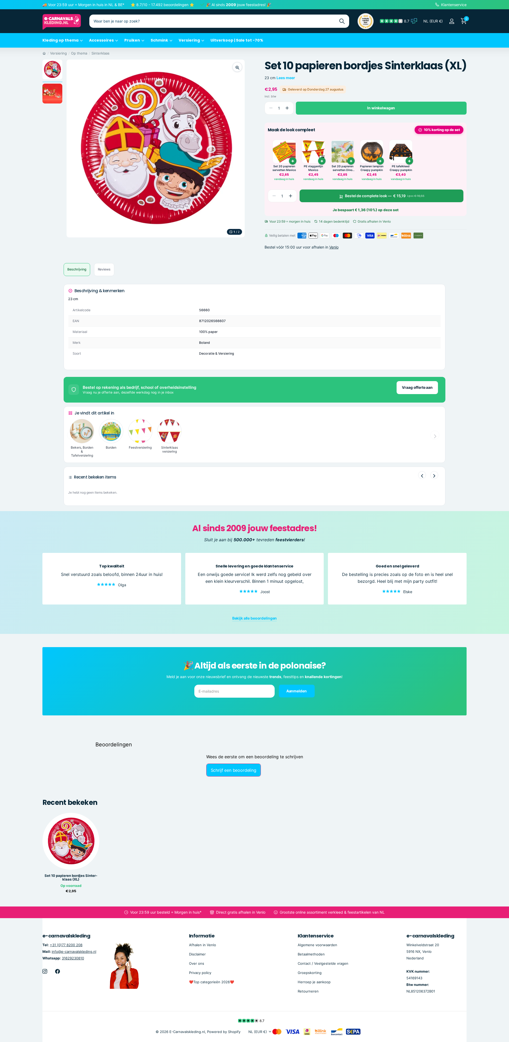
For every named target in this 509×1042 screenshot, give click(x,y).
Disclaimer (197, 954)
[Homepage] (44, 53)
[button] (287, 108)
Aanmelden (297, 691)
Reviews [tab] (104, 269)
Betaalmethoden (311, 954)
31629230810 (73, 958)
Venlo (334, 247)
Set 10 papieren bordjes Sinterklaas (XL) (71, 878)
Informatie (202, 935)
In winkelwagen (381, 108)
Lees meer (286, 77)
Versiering (189, 40)
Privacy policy (200, 973)
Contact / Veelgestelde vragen (323, 963)
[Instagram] (44, 971)
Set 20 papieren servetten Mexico (284, 168)
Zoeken (342, 21)
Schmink (159, 40)
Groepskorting (310, 973)
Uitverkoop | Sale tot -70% (236, 40)
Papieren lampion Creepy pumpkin (371, 168)
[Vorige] (422, 475)
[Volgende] (434, 475)
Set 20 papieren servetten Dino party (342, 168)
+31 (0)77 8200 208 (66, 944)
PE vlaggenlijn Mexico (313, 168)
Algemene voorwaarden (317, 944)
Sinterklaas (100, 53)
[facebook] (57, 971)
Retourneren (308, 991)
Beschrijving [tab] (76, 269)
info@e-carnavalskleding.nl (74, 951)
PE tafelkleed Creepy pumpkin (401, 168)
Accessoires (101, 40)
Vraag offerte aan (417, 387)
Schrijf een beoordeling (233, 770)
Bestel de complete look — (384, 195)
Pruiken (132, 40)
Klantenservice (316, 935)
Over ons (196, 963)
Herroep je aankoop (314, 982)
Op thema (79, 53)
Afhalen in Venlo (202, 944)
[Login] (451, 21)
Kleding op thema (60, 40)
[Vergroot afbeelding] (237, 67)
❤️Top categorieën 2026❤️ (211, 982)
